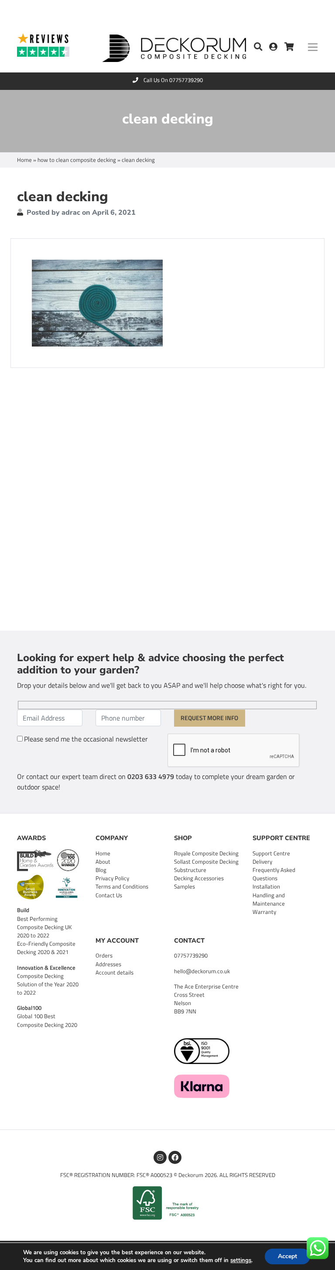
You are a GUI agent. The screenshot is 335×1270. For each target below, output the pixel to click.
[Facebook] (174, 1157)
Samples (184, 886)
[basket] (289, 47)
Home (24, 159)
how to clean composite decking (77, 159)
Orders (104, 955)
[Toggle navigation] (313, 47)
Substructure (190, 869)
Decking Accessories (199, 878)
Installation (266, 886)
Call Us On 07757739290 (173, 80)
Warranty (264, 911)
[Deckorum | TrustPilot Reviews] (53, 44)
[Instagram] (160, 1157)
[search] (258, 47)
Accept (287, 1256)
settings (240, 1260)
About (103, 861)
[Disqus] (167, 498)
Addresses (108, 964)
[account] (276, 47)
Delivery (262, 861)
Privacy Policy (112, 878)
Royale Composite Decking (206, 853)
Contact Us (109, 895)
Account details (114, 972)
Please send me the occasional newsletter (86, 739)
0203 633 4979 (150, 776)
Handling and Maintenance (269, 899)
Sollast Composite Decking (206, 861)
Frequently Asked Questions (274, 873)
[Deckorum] (174, 46)
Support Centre (271, 853)
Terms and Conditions (122, 886)
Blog (101, 869)
